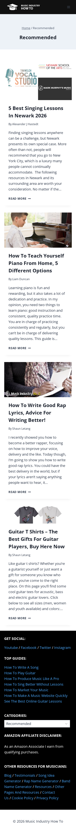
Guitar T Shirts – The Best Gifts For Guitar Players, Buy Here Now (36, 539)
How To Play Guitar (20, 673)
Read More (19, 199)
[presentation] (38, 77)
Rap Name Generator (41, 781)
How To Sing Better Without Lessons (33, 684)
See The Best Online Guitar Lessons (33, 701)
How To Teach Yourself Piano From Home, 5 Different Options (36, 263)
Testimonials (24, 775)
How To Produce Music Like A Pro (31, 678)
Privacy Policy (47, 798)
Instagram (62, 647)
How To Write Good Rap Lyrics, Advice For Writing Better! (37, 412)
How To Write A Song (21, 667)
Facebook (29, 647)
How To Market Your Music (26, 690)
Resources (43, 786)
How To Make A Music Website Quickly (36, 695)
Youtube (11, 647)
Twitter (45, 647)
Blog (7, 775)
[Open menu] (68, 7)
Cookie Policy (22, 798)
